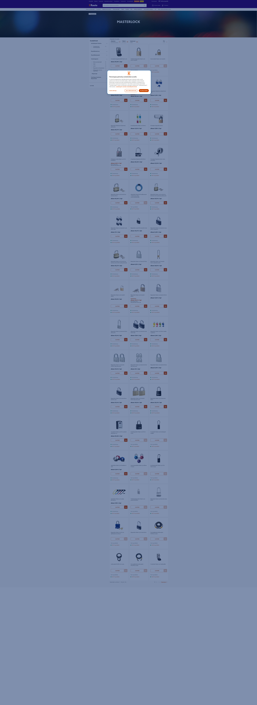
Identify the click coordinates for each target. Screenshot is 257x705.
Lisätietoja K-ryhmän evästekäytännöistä (126, 86)
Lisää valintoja (112, 90)
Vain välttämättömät (131, 90)
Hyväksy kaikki (144, 90)
